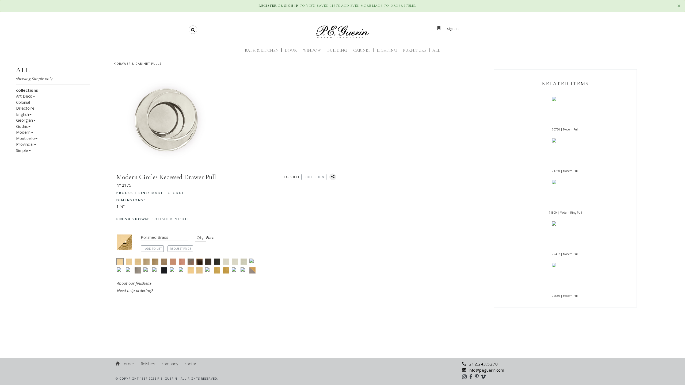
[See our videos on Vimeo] (485, 376)
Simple (22, 150)
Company (170, 363)
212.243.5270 (483, 364)
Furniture (414, 50)
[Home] (118, 363)
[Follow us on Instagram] (465, 376)
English (22, 114)
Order (129, 363)
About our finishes (133, 283)
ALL (436, 50)
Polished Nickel (153, 219)
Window (312, 50)
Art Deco (24, 96)
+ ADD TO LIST (152, 249)
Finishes (148, 363)
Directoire (25, 108)
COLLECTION (314, 177)
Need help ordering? (135, 290)
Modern (23, 132)
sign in (453, 28)
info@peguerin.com (486, 370)
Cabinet (362, 50)
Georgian (24, 120)
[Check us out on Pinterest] (478, 376)
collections (27, 90)
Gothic (22, 126)
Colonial (23, 102)
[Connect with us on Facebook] (472, 376)
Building (337, 50)
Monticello (25, 138)
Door (291, 50)
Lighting (387, 50)
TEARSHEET (290, 177)
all (23, 70)
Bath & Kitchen (262, 50)
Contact (191, 363)
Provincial (24, 144)
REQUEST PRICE (180, 249)
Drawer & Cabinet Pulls (139, 63)
